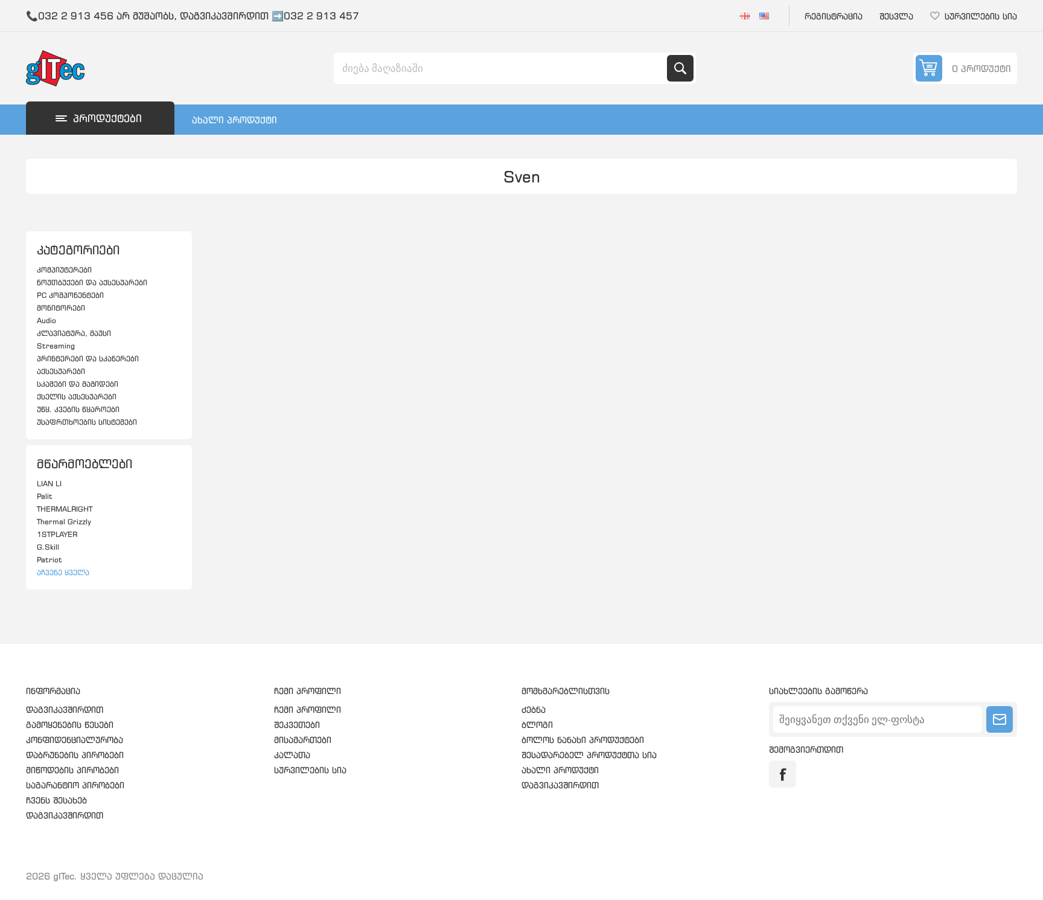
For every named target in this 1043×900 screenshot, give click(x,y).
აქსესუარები (61, 371)
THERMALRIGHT (64, 508)
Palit (45, 496)
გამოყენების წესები (69, 724)
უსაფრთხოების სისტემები (87, 421)
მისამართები (302, 739)
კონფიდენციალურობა (74, 739)
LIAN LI (49, 483)
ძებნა (680, 68)
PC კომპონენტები (70, 295)
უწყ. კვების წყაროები (78, 409)
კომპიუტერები (64, 269)
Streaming (56, 345)
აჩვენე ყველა (63, 572)
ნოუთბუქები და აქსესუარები (92, 282)
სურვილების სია (310, 770)
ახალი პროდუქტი (234, 120)
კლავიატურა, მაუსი (74, 333)
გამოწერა (999, 719)
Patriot (49, 559)
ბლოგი (537, 724)
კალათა (292, 755)
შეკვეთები (297, 724)
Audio (46, 320)
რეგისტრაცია (834, 16)
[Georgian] (744, 15)
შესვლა (896, 16)
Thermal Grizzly (64, 521)
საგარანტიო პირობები (75, 785)
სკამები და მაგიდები (77, 383)
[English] (764, 15)
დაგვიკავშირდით (64, 709)
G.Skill (48, 546)
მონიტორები (61, 307)
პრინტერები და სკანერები (88, 358)
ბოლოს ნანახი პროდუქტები (583, 739)
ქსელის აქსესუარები (76, 396)
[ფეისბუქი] (782, 774)
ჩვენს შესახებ (56, 800)
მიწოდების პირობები (72, 770)
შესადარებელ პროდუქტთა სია (589, 755)
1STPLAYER (57, 534)
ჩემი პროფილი (307, 709)
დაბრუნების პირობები (75, 755)
